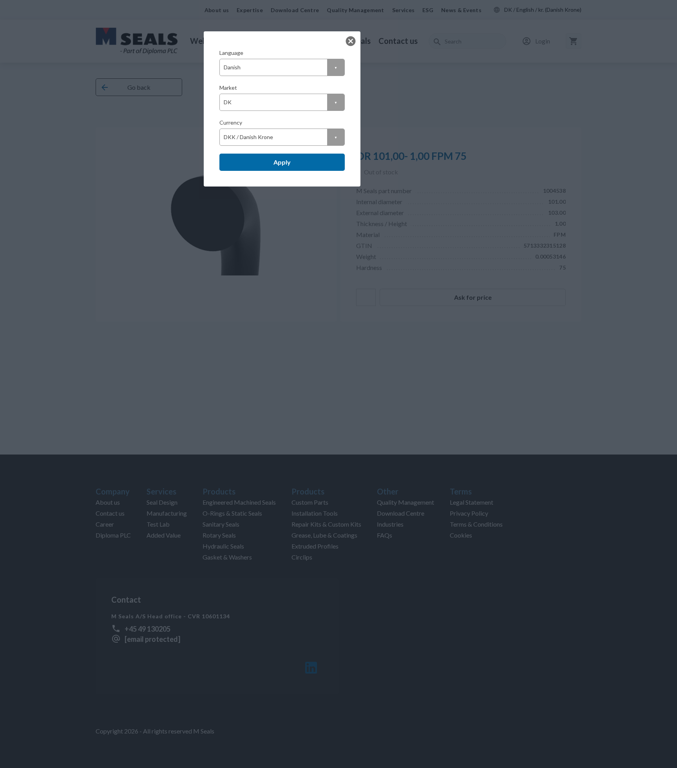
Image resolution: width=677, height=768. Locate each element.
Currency (230, 122)
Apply (282, 162)
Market (228, 87)
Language (231, 52)
